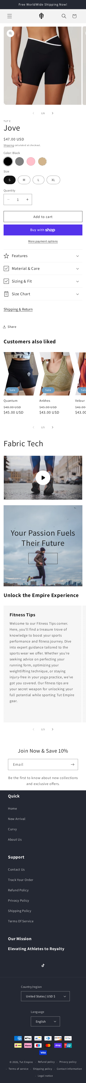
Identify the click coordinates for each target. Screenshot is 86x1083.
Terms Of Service (21, 921)
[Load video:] (43, 478)
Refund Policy (18, 890)
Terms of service (18, 1068)
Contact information (69, 1068)
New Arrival (16, 819)
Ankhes (44, 401)
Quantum (11, 401)
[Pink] (31, 161)
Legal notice (45, 1075)
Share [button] (12, 326)
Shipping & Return (18, 309)
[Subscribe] (72, 764)
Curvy (12, 829)
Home (12, 808)
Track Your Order (20, 880)
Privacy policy (68, 1062)
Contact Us (16, 869)
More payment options (43, 241)
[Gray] (19, 161)
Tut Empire (26, 1062)
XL (53, 180)
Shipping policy (42, 1068)
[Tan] (42, 161)
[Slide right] (52, 113)
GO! (43, 558)
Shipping (9, 145)
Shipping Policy (19, 911)
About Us (15, 839)
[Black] (8, 161)
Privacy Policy (18, 900)
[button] (9, 16)
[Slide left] (33, 113)
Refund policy (46, 1062)
